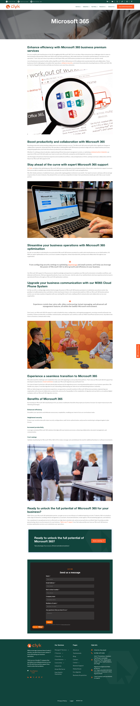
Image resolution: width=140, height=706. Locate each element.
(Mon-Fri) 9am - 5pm (37, 1)
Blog (74, 656)
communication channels (99, 152)
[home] (13, 7)
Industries (58, 666)
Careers (75, 659)
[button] (78, 6)
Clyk (30, 168)
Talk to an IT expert (66, 522)
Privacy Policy (62, 701)
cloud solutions (48, 382)
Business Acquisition (80, 675)
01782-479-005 (11, 1)
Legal (71, 701)
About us (76, 650)
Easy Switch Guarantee (58, 673)
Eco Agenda (77, 672)
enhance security (67, 63)
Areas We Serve (60, 669)
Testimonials (77, 653)
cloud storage (72, 265)
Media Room (77, 669)
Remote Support (78, 665)
